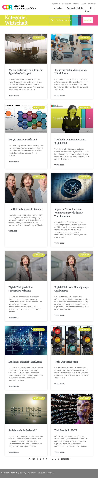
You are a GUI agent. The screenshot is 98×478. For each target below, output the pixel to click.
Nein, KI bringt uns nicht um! (22, 139)
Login (84, 4)
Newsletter (66, 4)
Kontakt (76, 4)
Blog (92, 8)
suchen (88, 20)
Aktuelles (58, 8)
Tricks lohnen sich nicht (66, 361)
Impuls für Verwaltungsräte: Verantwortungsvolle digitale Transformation (68, 213)
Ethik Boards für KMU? (65, 430)
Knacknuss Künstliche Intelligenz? (25, 361)
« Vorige (31, 458)
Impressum (56, 4)
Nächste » (65, 458)
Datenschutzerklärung (46, 473)
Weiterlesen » (13, 95)
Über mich (89, 11)
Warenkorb (92, 4)
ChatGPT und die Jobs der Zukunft (25, 209)
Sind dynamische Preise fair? (22, 430)
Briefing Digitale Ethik (76, 8)
